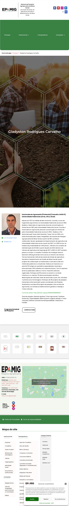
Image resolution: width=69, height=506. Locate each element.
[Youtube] (58, 8)
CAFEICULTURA (29, 310)
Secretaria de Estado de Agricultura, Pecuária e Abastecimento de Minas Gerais (27, 12)
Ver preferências (60, 499)
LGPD (52, 503)
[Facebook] (54, 8)
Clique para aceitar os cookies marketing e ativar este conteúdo (44, 382)
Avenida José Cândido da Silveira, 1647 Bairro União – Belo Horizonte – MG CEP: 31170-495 (11, 382)
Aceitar (32, 499)
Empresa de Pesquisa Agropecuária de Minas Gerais (27, 6)
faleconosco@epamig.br (9, 396)
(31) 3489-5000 (13, 388)
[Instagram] (62, 8)
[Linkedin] (65, 8)
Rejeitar (46, 499)
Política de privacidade (44, 503)
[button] (65, 484)
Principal (15, 53)
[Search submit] (66, 11)
